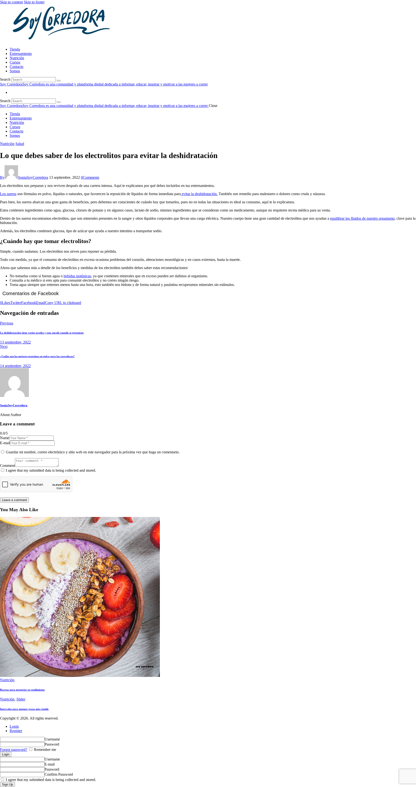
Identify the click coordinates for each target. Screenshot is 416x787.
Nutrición (7, 144)
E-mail (5, 443)
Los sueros (8, 194)
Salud (19, 144)
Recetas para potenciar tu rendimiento (22, 689)
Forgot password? (13, 749)
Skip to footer (34, 2)
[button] (63, 303)
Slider (20, 699)
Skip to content (11, 2)
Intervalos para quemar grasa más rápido (24, 709)
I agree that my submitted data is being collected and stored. (51, 470)
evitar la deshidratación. (199, 194)
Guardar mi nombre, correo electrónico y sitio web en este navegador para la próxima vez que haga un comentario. (93, 452)
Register (16, 731)
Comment (7, 465)
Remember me (44, 749)
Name (4, 438)
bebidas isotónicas (77, 276)
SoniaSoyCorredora (13, 405)
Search (5, 79)
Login (14, 726)
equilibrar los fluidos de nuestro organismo (362, 218)
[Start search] (59, 80)
